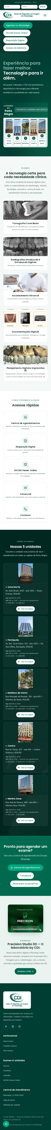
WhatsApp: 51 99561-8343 (13, 1095)
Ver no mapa (27, 609)
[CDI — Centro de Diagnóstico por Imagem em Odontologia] (21, 15)
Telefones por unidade (11, 1105)
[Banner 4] (29, 144)
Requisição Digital (15, 40)
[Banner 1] (21, 144)
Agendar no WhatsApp (18, 25)
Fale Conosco (8, 1051)
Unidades (6, 1076)
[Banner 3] (27, 144)
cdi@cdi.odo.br (9, 1100)
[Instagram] (13, 1026)
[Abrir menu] (45, 15)
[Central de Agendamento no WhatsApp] (6, 1124)
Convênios (25, 875)
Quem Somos (8, 1041)
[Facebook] (6, 1026)
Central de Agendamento (27, 867)
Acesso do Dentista (16, 48)
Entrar (43, 7)
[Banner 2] (24, 144)
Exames (6, 1066)
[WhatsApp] (19, 1026)
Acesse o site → (25, 971)
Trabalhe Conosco (10, 1046)
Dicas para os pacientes (25, 883)
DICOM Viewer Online (17, 33)
